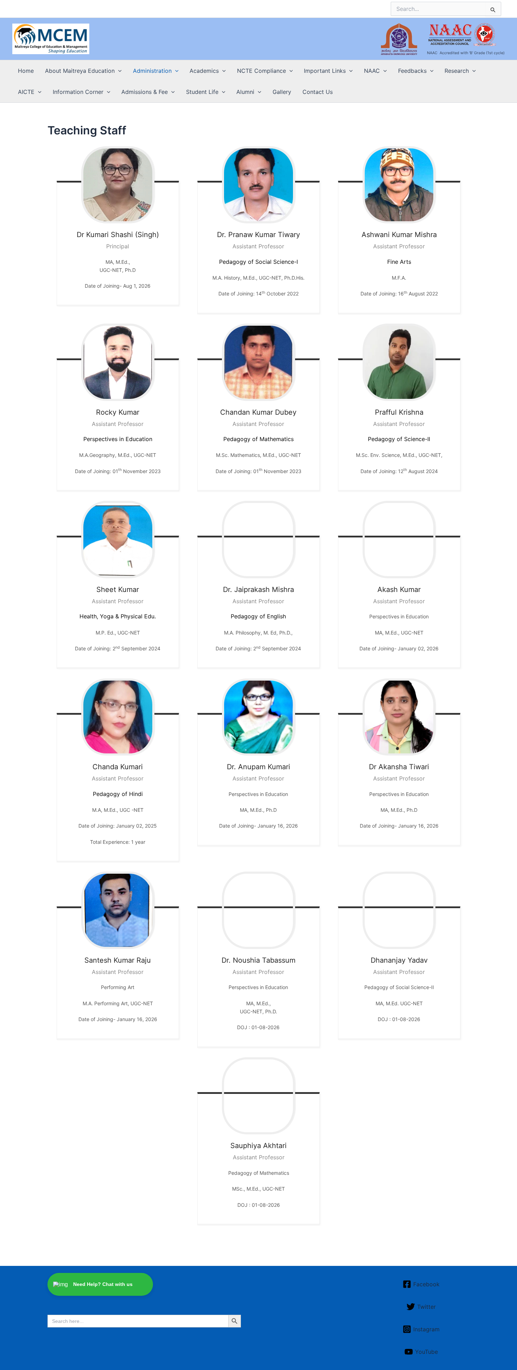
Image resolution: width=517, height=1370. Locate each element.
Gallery (282, 91)
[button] (118, 70)
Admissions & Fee (144, 91)
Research (457, 70)
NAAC (372, 70)
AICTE (26, 91)
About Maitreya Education (80, 70)
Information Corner (78, 91)
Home (26, 70)
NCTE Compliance (261, 70)
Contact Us (317, 91)
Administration (152, 70)
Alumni (245, 91)
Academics (204, 70)
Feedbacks (412, 70)
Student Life (202, 91)
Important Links (325, 70)
